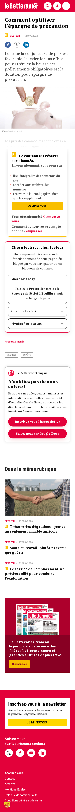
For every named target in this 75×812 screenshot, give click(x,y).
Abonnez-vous (37, 205)
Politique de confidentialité (21, 795)
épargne (11, 354)
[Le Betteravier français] (21, 6)
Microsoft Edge (23, 279)
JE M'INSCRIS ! (37, 722)
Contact (10, 778)
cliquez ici (34, 231)
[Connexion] (57, 6)
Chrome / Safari (23, 311)
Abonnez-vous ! (14, 773)
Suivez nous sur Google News (37, 433)
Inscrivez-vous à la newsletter (37, 422)
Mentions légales (15, 789)
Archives (10, 784)
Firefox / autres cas (26, 323)
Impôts (27, 354)
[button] (7, 805)
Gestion (15, 35)
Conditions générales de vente (23, 800)
